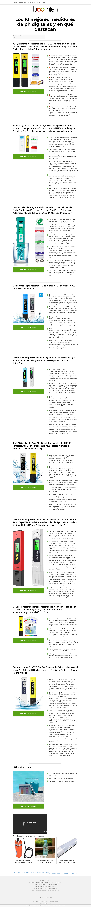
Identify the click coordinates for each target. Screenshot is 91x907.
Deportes (21, 2)
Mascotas (26, 2)
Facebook (49, 897)
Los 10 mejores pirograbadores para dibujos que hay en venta (45, 890)
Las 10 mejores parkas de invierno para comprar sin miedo (45, 884)
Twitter (41, 897)
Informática (33, 2)
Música (38, 2)
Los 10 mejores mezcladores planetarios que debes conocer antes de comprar (45, 882)
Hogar (47, 2)
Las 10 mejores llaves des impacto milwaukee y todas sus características (31, 872)
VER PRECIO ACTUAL (28, 91)
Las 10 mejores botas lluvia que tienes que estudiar (45, 886)
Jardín (43, 2)
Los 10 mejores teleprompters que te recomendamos (45, 888)
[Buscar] (77, 2)
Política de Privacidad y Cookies (45, 903)
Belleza (15, 2)
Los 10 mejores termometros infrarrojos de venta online (63, 873)
